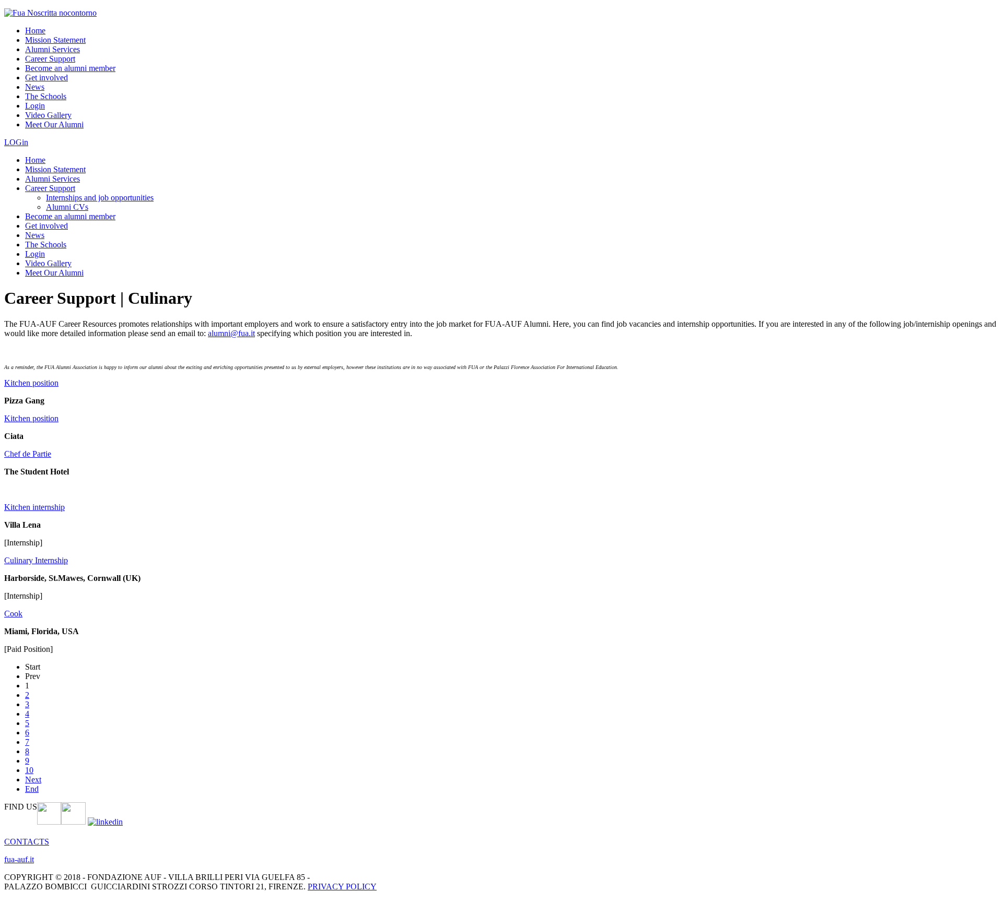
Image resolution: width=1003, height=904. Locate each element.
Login (35, 105)
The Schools (45, 96)
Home (35, 30)
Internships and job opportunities (100, 197)
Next (33, 779)
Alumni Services (52, 49)
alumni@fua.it (231, 333)
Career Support (50, 58)
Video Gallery (48, 115)
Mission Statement (55, 39)
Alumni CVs (67, 207)
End (32, 788)
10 (29, 770)
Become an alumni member (70, 68)
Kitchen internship (34, 507)
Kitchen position (31, 382)
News (34, 86)
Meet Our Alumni (54, 124)
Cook (13, 613)
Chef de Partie (27, 453)
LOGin (16, 142)
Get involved (46, 77)
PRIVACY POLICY (342, 886)
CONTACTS (26, 841)
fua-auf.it (19, 859)
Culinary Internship (36, 560)
